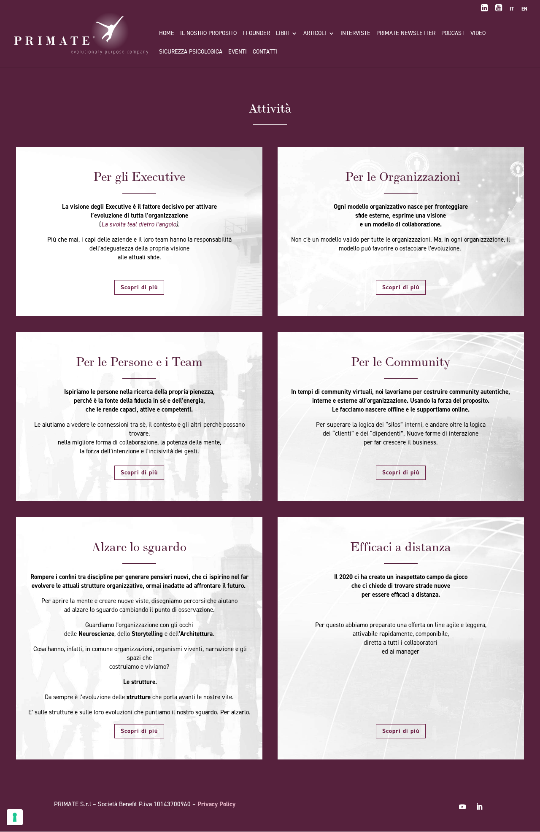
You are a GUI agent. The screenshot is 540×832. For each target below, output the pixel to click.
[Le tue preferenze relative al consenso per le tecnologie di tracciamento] (15, 817)
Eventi (237, 52)
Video (478, 33)
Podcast (452, 33)
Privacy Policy (216, 804)
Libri (282, 33)
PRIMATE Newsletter (405, 33)
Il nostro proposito (208, 33)
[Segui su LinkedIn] (479, 806)
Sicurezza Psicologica (190, 52)
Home (166, 33)
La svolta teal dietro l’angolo (138, 224)
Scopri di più (139, 287)
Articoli (314, 33)
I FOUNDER (256, 33)
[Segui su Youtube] (462, 806)
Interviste (355, 33)
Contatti (265, 52)
